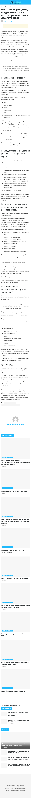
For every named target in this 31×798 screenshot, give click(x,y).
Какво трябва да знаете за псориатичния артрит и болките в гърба (15, 606)
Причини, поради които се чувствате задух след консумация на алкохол (19, 764)
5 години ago (12, 723)
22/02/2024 (4, 580)
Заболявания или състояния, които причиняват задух (18, 751)
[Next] (17, 700)
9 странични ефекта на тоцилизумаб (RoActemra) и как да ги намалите (13, 744)
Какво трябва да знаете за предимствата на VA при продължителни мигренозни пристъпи (15, 462)
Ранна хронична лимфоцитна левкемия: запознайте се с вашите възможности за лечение (15, 521)
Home (2, 6)
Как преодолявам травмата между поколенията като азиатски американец (18, 714)
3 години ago (12, 717)
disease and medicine (10, 402)
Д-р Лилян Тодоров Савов (11, 21)
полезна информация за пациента (10, 405)
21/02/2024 (4, 609)
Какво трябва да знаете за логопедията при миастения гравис (15, 663)
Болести (7, 6)
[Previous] (14, 700)
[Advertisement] (15, 26)
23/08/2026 (5, 747)
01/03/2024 (22, 21)
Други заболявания (14, 6)
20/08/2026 (11, 754)
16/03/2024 (4, 466)
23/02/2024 (4, 525)
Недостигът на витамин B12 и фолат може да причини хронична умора (18, 758)
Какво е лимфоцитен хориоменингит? (14, 579)
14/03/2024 (4, 495)
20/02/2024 (4, 666)
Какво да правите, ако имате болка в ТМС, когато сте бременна (14, 635)
